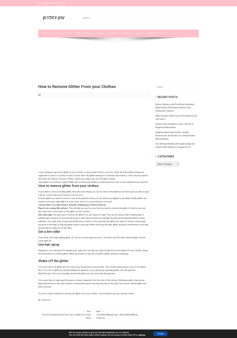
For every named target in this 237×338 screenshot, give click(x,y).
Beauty (101, 33)
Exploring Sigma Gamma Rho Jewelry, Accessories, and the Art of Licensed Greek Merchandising (175, 135)
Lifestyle (46, 33)
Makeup (139, 33)
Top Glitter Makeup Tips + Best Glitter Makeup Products (117, 314)
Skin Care (127, 33)
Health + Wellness (62, 33)
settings (141, 335)
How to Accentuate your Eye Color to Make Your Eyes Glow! (66, 314)
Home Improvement (84, 33)
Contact (63, 3)
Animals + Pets (154, 33)
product (81, 254)
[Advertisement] (118, 63)
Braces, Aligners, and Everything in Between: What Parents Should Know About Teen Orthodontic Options (175, 107)
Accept (160, 333)
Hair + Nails (113, 33)
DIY (49, 300)
